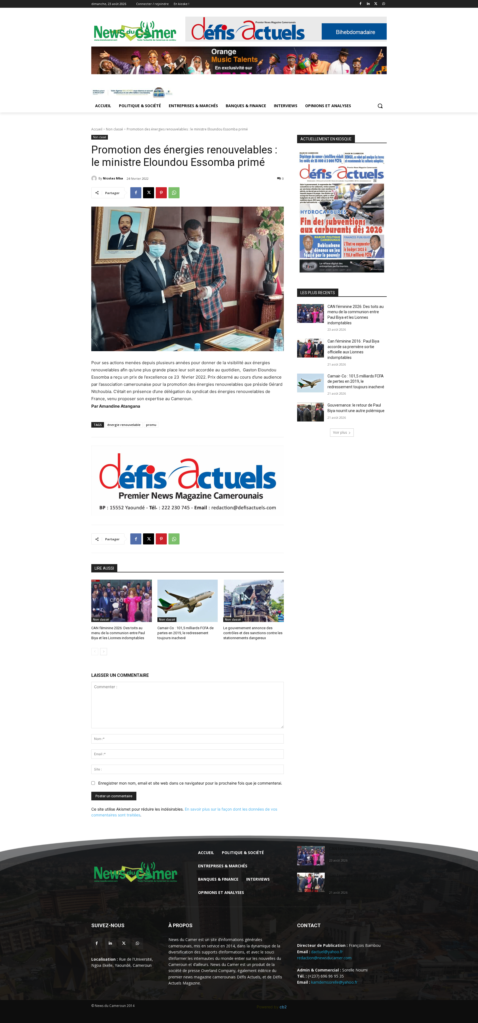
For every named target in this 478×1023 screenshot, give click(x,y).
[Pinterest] (161, 192)
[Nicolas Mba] (94, 178)
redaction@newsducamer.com (324, 957)
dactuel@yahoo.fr (327, 951)
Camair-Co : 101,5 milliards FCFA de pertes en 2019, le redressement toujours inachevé (185, 633)
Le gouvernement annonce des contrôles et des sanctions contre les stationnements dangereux (252, 633)
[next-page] (103, 651)
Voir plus (340, 432)
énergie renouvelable (124, 425)
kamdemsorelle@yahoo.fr (334, 982)
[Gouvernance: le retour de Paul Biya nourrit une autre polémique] (310, 412)
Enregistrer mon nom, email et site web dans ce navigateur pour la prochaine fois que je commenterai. (190, 783)
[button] (380, 105)
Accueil (96, 129)
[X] (376, 4)
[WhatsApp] (383, 4)
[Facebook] (360, 4)
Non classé (114, 129)
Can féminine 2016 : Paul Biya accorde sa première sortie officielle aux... (355, 881)
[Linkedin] (368, 4)
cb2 (283, 1006)
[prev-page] (94, 651)
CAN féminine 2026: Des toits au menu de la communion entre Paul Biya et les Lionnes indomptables (118, 633)
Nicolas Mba (113, 178)
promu (151, 425)
